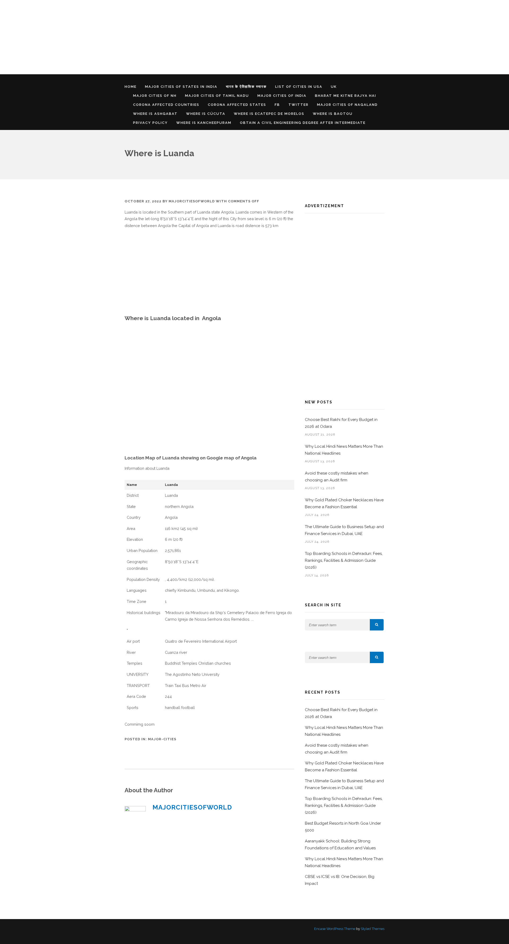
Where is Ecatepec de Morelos (269, 114)
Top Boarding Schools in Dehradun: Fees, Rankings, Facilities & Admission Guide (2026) (344, 560)
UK (334, 87)
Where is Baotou (333, 114)
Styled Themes (372, 929)
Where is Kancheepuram (203, 123)
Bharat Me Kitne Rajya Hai (345, 96)
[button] (377, 624)
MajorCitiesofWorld (192, 201)
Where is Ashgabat (155, 114)
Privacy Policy (150, 123)
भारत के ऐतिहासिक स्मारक (246, 87)
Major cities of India (281, 96)
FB (277, 105)
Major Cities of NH (155, 96)
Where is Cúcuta (205, 114)
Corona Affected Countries (166, 105)
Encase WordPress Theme (334, 929)
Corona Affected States (237, 105)
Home (131, 87)
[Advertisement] (159, 37)
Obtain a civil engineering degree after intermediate (303, 123)
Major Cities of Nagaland (347, 105)
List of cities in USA (298, 87)
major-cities (162, 739)
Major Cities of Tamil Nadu (217, 96)
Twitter (298, 105)
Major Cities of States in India (181, 87)
